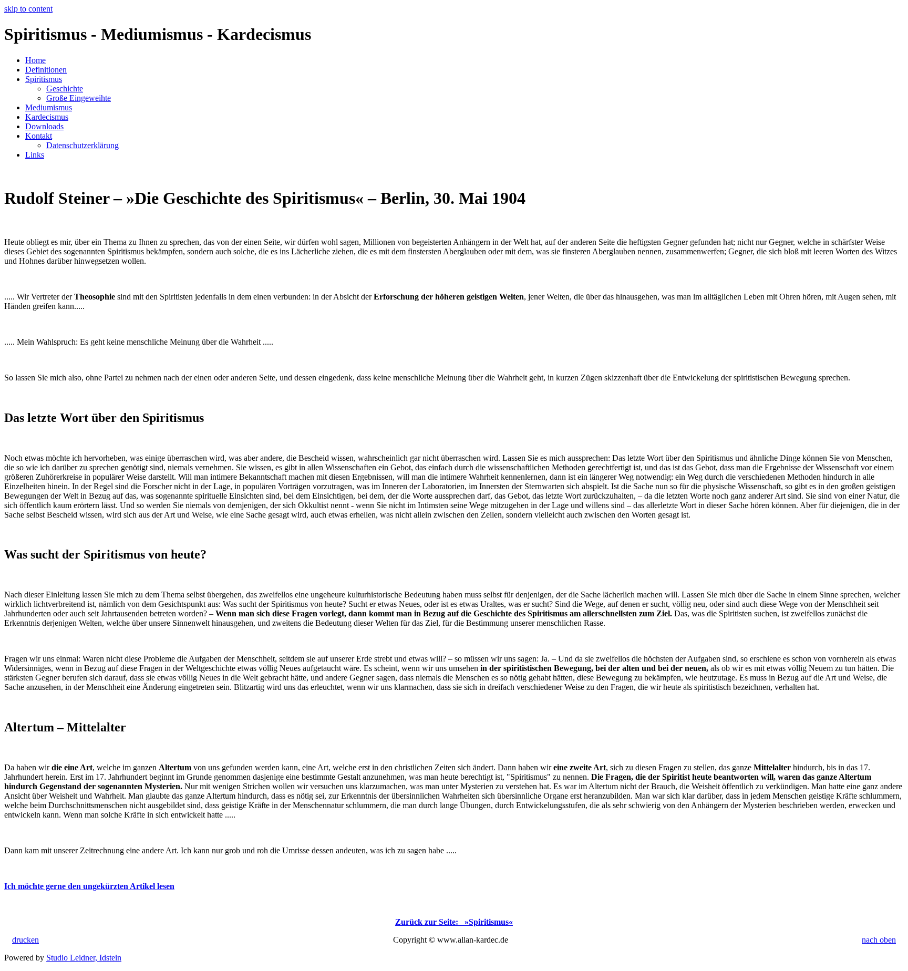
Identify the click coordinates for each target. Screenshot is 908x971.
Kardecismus (46, 116)
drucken (25, 939)
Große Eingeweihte (78, 98)
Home (35, 60)
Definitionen (46, 69)
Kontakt (38, 135)
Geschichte (64, 88)
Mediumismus (48, 107)
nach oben (879, 939)
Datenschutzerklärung (82, 145)
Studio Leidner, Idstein (83, 957)
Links (34, 154)
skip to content (28, 8)
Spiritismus (43, 79)
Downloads (44, 126)
